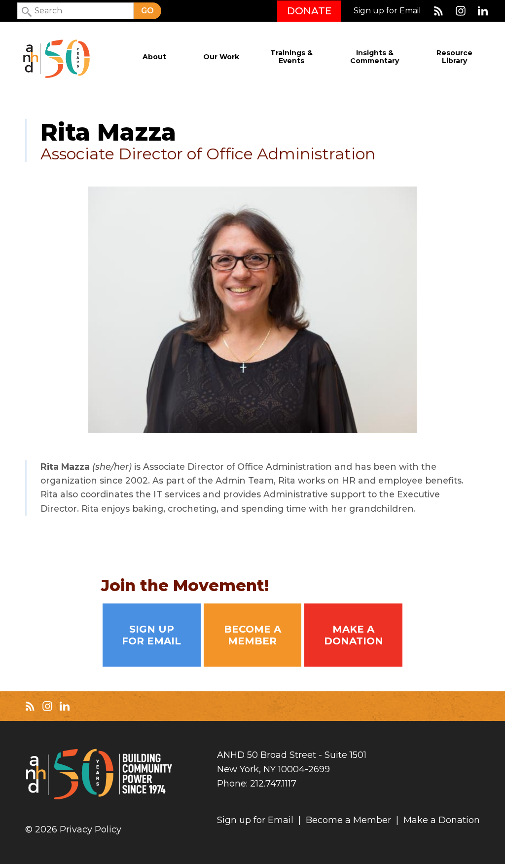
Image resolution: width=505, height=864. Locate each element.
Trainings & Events (291, 57)
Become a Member (252, 635)
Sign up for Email (387, 10)
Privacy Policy (90, 830)
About (154, 57)
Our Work (221, 57)
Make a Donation (353, 635)
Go (147, 10)
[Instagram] (461, 11)
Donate (309, 11)
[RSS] (438, 11)
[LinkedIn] (483, 11)
